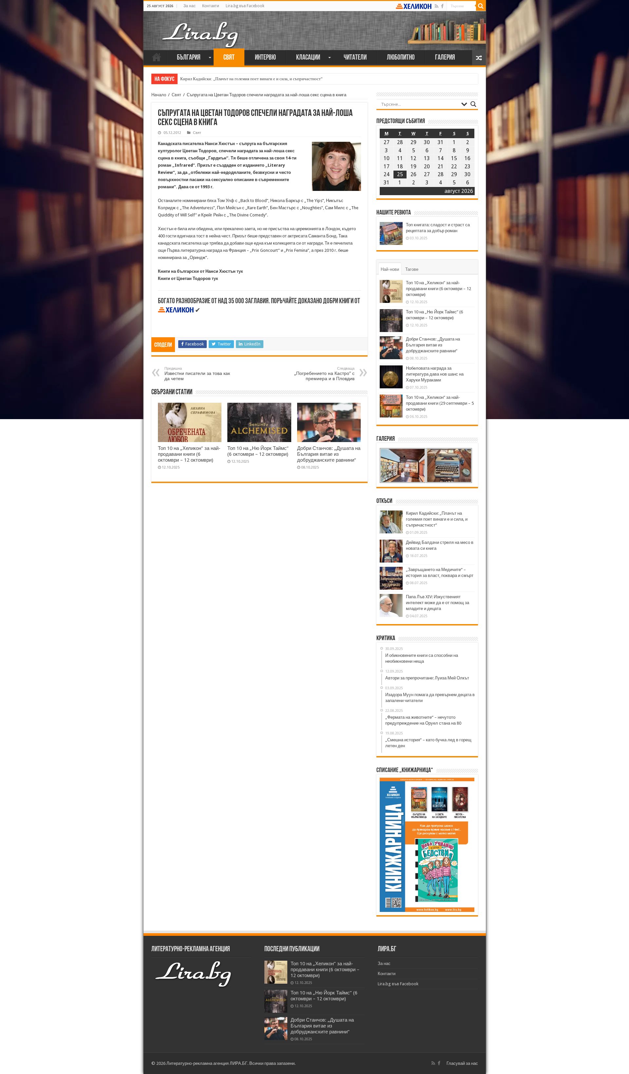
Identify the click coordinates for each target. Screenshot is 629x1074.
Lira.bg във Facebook (245, 6)
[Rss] (436, 6)
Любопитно (401, 58)
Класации (308, 58)
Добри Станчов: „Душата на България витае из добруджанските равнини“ (328, 454)
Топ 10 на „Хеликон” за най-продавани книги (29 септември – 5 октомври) (440, 403)
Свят (229, 58)
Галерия (445, 58)
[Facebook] (442, 6)
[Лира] (200, 28)
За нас (189, 6)
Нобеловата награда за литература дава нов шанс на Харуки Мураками (435, 374)
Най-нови (390, 269)
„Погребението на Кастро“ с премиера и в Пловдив (324, 373)
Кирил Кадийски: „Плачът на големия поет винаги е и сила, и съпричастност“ (251, 78)
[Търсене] (481, 6)
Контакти (210, 6)
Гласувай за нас (462, 1063)
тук (240, 271)
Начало (156, 57)
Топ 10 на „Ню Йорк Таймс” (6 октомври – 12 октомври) (258, 451)
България (188, 58)
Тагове (411, 269)
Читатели (355, 58)
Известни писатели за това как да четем (197, 373)
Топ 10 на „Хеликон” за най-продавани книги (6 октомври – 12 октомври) (189, 454)
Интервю (265, 58)
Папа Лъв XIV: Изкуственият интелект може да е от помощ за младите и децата (437, 602)
